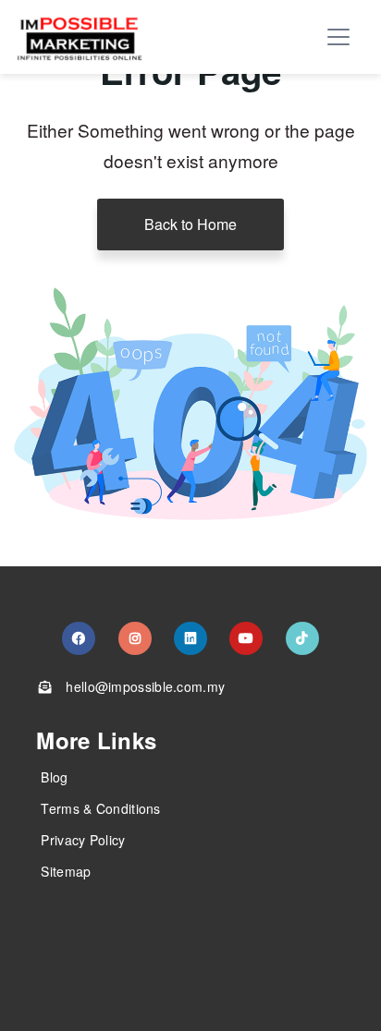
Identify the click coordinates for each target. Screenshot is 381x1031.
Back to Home (190, 224)
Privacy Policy (83, 840)
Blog (54, 777)
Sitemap (66, 871)
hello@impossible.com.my (145, 686)
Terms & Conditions (100, 808)
